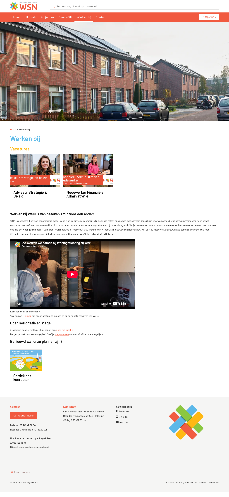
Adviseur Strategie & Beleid (30, 194)
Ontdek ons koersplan (22, 377)
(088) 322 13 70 (18, 442)
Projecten (47, 17)
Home (13, 129)
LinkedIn (27, 315)
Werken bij (84, 17)
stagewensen (62, 334)
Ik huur (17, 17)
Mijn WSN (210, 17)
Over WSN (65, 17)
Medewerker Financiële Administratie (84, 194)
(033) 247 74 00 (27, 425)
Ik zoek (31, 17)
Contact (101, 17)
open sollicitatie (64, 329)
